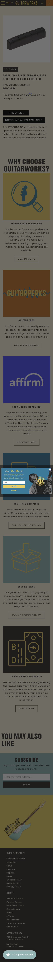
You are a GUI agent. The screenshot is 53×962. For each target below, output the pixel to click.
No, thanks (13, 490)
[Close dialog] (50, 469)
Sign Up (13, 486)
